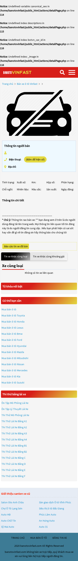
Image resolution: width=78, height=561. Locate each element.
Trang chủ (7, 84)
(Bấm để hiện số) (35, 159)
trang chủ (18, 537)
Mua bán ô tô (9, 309)
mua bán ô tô (38, 537)
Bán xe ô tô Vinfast (27, 84)
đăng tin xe (59, 537)
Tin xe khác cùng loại (15, 256)
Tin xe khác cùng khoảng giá (48, 256)
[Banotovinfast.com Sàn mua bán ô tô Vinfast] (22, 72)
